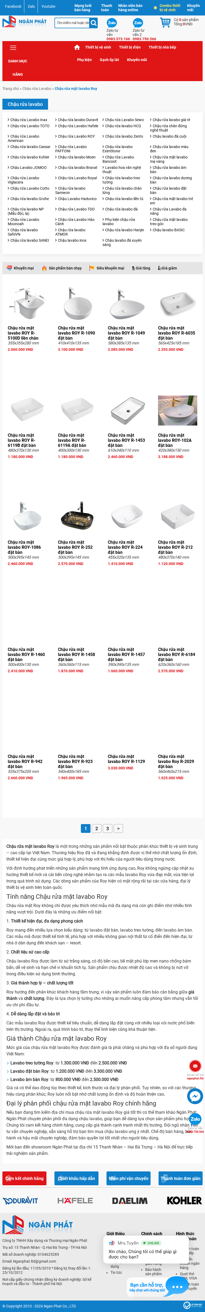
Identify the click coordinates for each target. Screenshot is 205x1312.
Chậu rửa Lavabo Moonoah (23, 221)
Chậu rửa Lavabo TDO (76, 209)
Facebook (13, 6)
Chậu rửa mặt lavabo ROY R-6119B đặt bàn (22, 440)
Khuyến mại (24, 268)
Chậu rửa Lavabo (36, 88)
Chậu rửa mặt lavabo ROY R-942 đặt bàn (25, 761)
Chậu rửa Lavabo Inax (28, 120)
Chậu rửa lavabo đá (121, 209)
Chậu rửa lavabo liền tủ (124, 199)
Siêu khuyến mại (110, 268)
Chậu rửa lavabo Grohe (29, 199)
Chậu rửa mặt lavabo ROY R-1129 (126, 759)
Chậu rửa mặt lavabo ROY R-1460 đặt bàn (26, 654)
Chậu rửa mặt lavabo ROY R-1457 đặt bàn (126, 654)
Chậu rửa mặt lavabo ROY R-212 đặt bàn (175, 547)
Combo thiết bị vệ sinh (170, 7)
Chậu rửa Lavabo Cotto (29, 188)
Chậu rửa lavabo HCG (123, 126)
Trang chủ (77, 47)
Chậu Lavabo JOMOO (28, 167)
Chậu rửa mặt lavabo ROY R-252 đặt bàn (75, 547)
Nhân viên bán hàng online (130, 7)
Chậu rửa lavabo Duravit (78, 120)
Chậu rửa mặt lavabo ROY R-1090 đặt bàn (76, 333)
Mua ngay (27, 359)
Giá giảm (169, 268)
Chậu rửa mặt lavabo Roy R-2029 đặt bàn (176, 761)
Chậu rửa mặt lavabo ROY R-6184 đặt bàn (176, 654)
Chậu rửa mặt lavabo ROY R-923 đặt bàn (75, 761)
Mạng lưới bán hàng (83, 7)
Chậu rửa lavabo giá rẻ (171, 120)
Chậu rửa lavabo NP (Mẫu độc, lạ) (26, 211)
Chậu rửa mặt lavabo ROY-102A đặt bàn (175, 440)
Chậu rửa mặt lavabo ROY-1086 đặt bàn (24, 547)
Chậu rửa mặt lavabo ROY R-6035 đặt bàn (176, 333)
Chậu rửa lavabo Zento (124, 136)
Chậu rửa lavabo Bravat (77, 167)
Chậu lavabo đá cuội (169, 136)
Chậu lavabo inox (72, 240)
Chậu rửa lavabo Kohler (29, 157)
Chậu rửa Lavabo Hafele (78, 126)
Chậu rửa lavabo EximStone (117, 149)
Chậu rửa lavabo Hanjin (124, 230)
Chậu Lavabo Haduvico (77, 199)
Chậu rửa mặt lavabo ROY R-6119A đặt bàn (72, 440)
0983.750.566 (195, 1130)
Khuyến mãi (193, 7)
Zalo (31, 6)
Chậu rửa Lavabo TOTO (30, 126)
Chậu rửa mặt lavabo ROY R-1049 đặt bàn (126, 333)
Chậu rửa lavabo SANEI (29, 240)
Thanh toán (106, 7)
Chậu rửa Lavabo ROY (76, 136)
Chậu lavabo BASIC (169, 230)
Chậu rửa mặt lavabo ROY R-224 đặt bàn (125, 547)
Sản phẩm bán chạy (65, 268)
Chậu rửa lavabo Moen (77, 157)
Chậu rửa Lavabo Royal (77, 178)
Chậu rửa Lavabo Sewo (124, 120)
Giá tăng (143, 268)
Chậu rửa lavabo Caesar (30, 147)
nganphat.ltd (195, 1076)
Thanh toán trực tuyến (189, 1286)
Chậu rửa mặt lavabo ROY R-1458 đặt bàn (76, 654)
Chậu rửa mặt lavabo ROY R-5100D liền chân (23, 333)
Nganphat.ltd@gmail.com (34, 1261)
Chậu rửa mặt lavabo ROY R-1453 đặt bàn (126, 440)
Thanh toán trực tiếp (189, 1251)
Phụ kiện (84, 60)
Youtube (48, 6)
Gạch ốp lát (109, 60)
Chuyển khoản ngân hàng (190, 1263)
